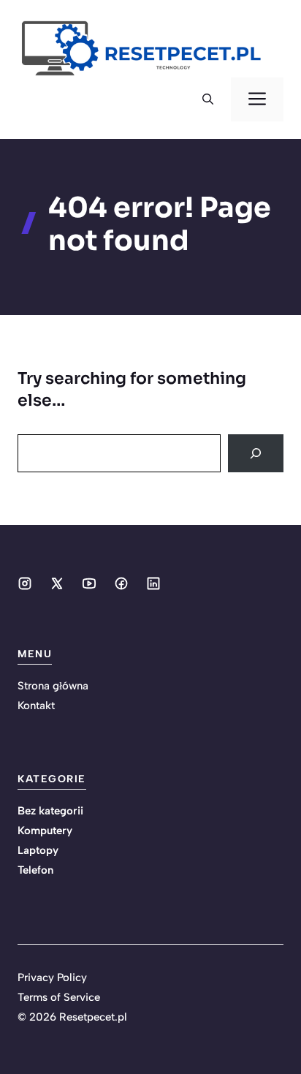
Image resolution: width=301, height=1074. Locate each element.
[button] (208, 99)
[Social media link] (25, 583)
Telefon (35, 870)
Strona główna (53, 685)
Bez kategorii (50, 810)
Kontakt (36, 705)
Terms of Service (59, 997)
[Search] (255, 453)
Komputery (45, 830)
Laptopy (38, 850)
